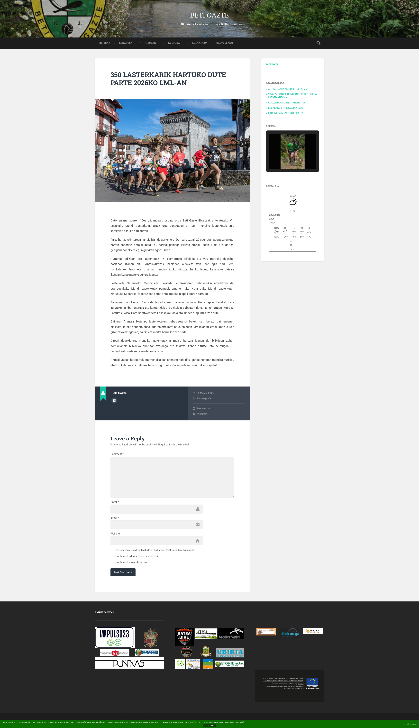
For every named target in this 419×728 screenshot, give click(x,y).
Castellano (224, 42)
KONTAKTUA (200, 42)
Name (114, 502)
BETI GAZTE (209, 15)
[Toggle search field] (318, 43)
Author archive (114, 401)
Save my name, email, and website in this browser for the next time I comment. (155, 550)
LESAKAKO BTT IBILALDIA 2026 (285, 107)
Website (115, 533)
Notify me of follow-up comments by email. (137, 556)
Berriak (104, 42)
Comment (117, 454)
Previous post (203, 408)
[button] (285, 160)
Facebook (272, 64)
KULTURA (174, 42)
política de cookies (199, 722)
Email (114, 517)
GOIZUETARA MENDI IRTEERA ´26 (286, 102)
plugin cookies (410, 724)
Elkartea (126, 42)
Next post (201, 413)
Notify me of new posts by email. (132, 562)
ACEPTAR (209, 726)
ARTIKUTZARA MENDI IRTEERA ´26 (287, 88)
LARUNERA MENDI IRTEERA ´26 (285, 113)
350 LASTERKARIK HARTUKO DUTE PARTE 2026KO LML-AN (168, 78)
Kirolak (150, 42)
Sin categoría (203, 398)
